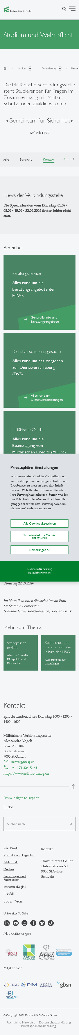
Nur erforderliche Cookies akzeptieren (40, 536)
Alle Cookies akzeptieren (39, 523)
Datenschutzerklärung (39, 568)
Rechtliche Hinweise (39, 572)
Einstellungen (38, 550)
